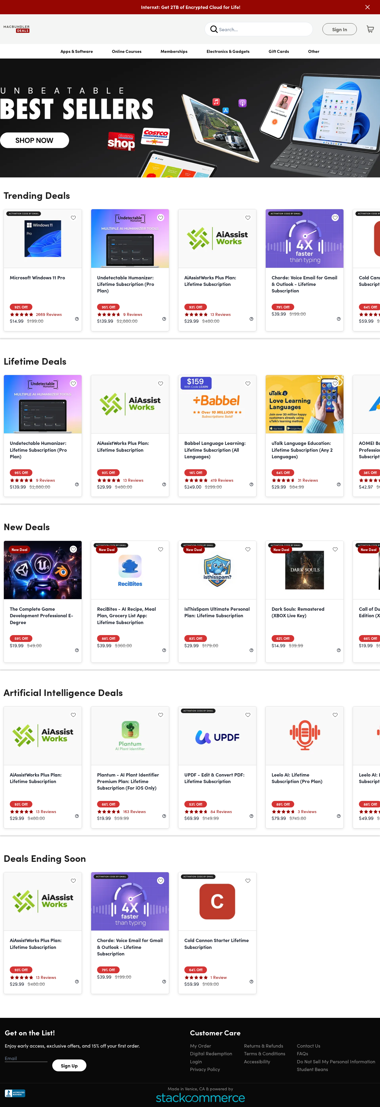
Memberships (174, 51)
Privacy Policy (205, 1069)
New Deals (27, 526)
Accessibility (257, 1061)
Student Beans (312, 1069)
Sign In (339, 29)
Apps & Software (77, 51)
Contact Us (308, 1045)
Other (313, 51)
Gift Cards (279, 51)
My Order (200, 1045)
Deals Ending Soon (45, 858)
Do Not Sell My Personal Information (336, 1061)
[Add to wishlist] (73, 217)
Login (196, 1061)
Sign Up (69, 1065)
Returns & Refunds (263, 1045)
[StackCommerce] (200, 1097)
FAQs (302, 1053)
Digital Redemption (211, 1053)
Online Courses (127, 51)
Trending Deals (37, 194)
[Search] (214, 29)
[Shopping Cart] (370, 29)
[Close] (367, 7)
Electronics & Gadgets (228, 51)
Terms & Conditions (264, 1053)
